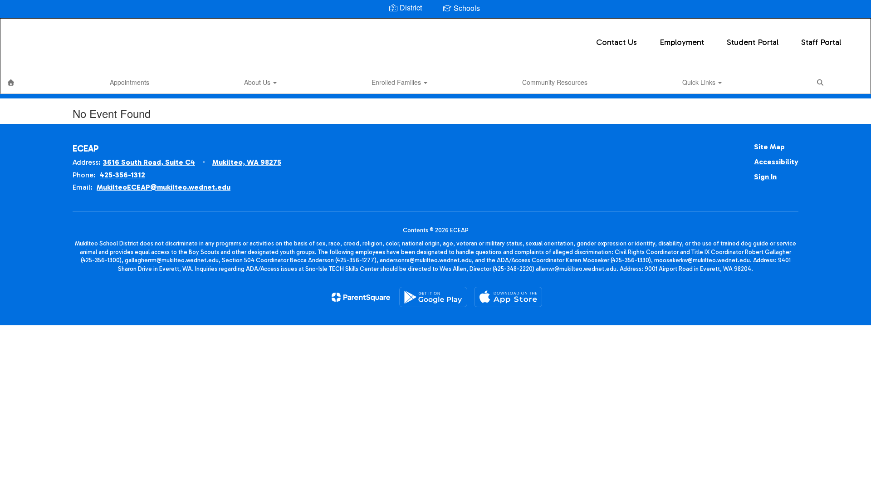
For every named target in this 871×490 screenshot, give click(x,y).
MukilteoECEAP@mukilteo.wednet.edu (163, 187)
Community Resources (554, 82)
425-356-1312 (122, 175)
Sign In (765, 176)
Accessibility (776, 161)
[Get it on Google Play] (433, 297)
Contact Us (616, 42)
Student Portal (752, 42)
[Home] (11, 82)
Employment (682, 42)
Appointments (129, 82)
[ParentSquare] (360, 297)
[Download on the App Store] (508, 297)
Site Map (769, 146)
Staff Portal (821, 42)
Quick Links (699, 82)
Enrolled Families (397, 82)
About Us (258, 82)
